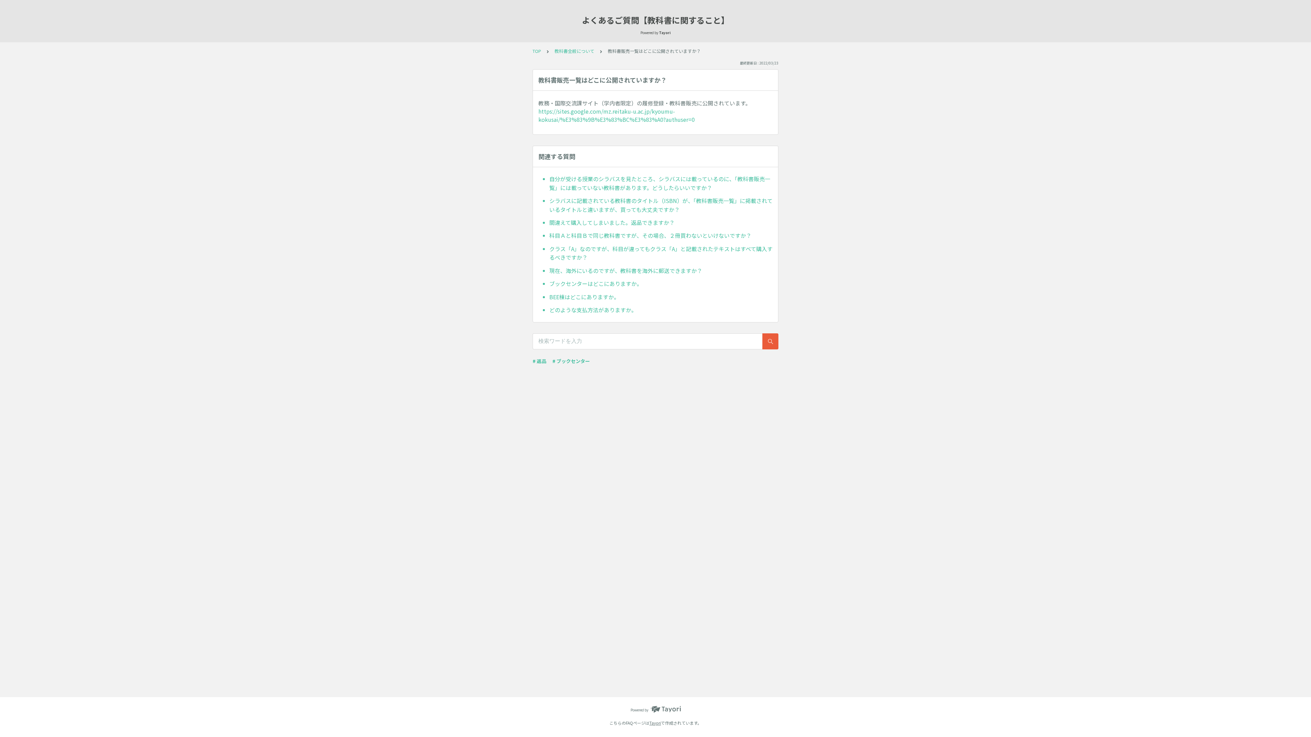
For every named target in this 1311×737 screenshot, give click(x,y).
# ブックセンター (571, 361)
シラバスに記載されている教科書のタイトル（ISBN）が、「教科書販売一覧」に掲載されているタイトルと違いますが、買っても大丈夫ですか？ (661, 205)
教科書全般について (574, 51)
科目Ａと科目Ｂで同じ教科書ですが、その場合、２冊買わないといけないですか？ (650, 235)
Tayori (655, 723)
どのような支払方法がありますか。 (593, 310)
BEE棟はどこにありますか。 (584, 297)
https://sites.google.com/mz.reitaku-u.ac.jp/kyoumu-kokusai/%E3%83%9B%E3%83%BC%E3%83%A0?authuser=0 (616, 115)
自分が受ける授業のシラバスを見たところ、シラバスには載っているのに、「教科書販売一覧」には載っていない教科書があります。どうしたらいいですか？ (659, 183)
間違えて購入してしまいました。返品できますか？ (612, 222)
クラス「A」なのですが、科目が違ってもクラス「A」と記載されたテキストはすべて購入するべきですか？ (661, 253)
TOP (537, 51)
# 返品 (539, 361)
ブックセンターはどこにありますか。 (595, 283)
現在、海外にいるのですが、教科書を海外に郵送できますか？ (625, 270)
